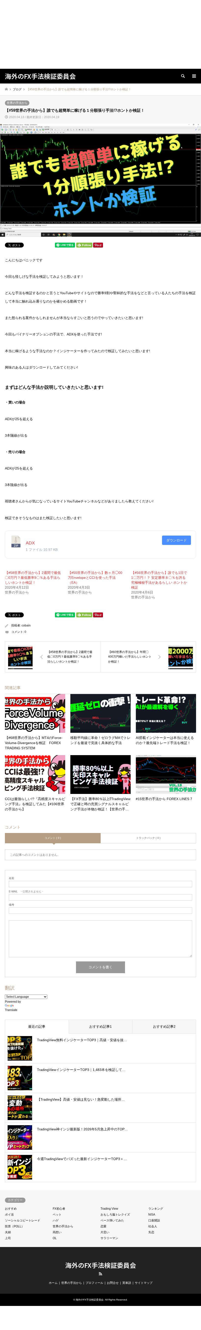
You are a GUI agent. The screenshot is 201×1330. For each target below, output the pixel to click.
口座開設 (154, 1220)
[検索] (182, 76)
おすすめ (11, 1208)
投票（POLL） (14, 1226)
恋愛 (103, 1226)
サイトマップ (143, 1283)
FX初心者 (59, 1208)
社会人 (152, 1226)
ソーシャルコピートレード (22, 1220)
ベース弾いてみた (112, 1220)
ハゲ (56, 1220)
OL (55, 1238)
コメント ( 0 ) (53, 837)
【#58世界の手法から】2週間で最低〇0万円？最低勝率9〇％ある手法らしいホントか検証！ (33, 577)
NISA (151, 1214)
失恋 (151, 1232)
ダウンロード (176, 540)
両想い (57, 1232)
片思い (104, 1232)
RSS (100, 1273)
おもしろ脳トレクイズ (115, 1214)
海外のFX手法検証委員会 (100, 1265)
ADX (30, 542)
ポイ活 (9, 1214)
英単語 (126, 1283)
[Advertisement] (100, 34)
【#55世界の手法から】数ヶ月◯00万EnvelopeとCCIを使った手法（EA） (95, 577)
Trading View (109, 1208)
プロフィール (94, 1283)
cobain (26, 625)
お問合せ (113, 1283)
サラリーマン (109, 1238)
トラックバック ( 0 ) (148, 837)
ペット (57, 1214)
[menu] (193, 76)
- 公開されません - (26, 891)
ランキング (155, 1208)
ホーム (53, 1283)
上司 (8, 1238)
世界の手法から (17, 103)
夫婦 (8, 1232)
